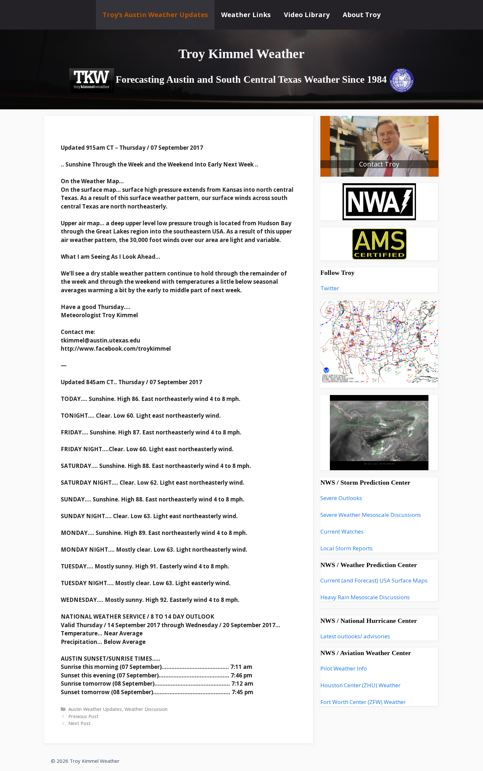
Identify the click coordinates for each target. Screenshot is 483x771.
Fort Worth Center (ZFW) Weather (363, 702)
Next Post (79, 723)
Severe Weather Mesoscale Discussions (370, 514)
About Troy (361, 14)
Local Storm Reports (346, 548)
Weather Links (246, 14)
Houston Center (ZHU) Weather (360, 685)
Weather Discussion (146, 709)
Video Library (307, 14)
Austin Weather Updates (95, 709)
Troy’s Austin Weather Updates (155, 14)
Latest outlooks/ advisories (355, 636)
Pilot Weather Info (343, 668)
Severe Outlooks (341, 498)
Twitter (329, 288)
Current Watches (341, 531)
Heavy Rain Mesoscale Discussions (365, 597)
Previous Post (83, 716)
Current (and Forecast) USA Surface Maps (373, 580)
